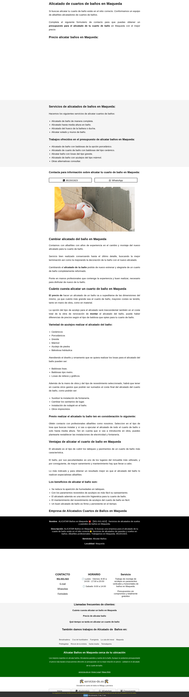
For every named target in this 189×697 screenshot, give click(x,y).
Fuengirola (94, 640)
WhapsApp (62, 589)
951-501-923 (63, 579)
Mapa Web (106, 672)
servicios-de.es (84, 672)
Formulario (63, 594)
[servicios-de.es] (94, 681)
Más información (92, 695)
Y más (100, 695)
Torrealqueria (106, 644)
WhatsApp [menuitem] (117, 180)
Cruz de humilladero (80, 640)
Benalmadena (64, 640)
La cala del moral (107, 640)
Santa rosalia (94, 644)
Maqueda (120, 640)
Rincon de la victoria (79, 644)
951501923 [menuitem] (72, 180)
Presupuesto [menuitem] (129, 691)
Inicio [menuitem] (59, 691)
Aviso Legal (96, 672)
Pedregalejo (64, 644)
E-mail (63, 584)
